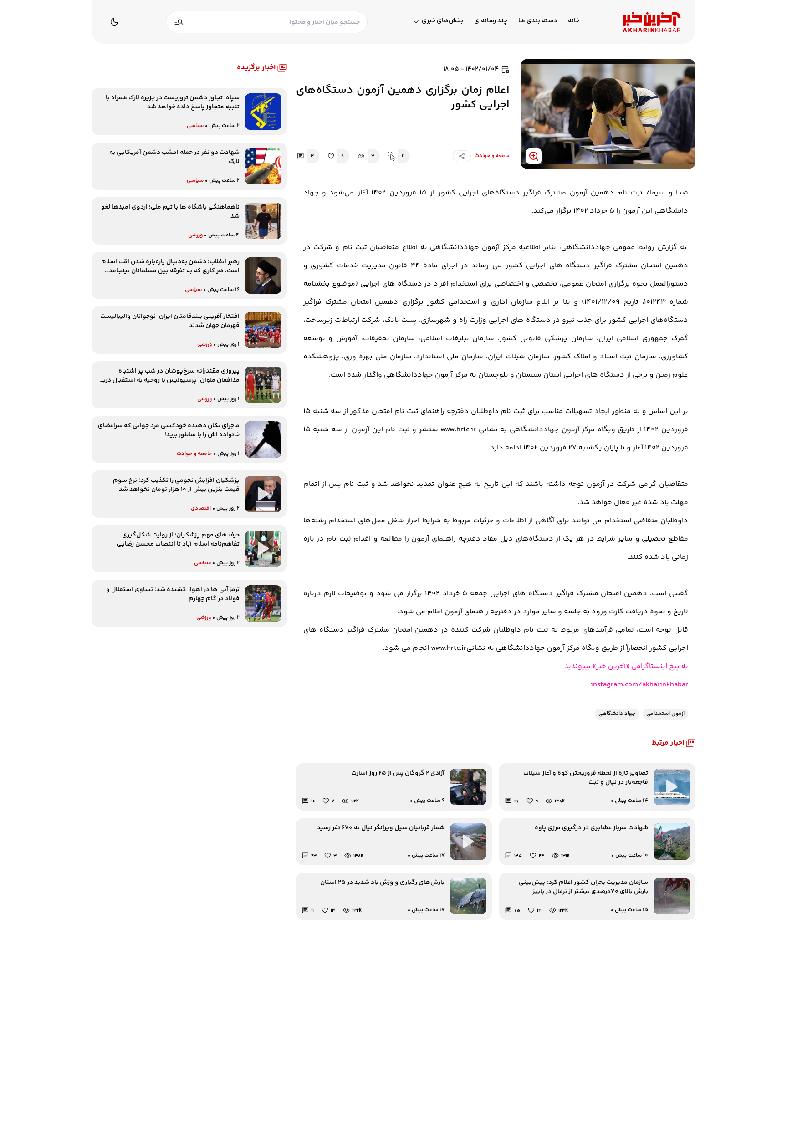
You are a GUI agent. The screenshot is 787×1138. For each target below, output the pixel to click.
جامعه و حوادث (492, 156)
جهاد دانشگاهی (616, 713)
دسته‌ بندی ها (537, 21)
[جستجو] (179, 22)
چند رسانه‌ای (490, 21)
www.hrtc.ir (448, 648)
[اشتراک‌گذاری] (462, 156)
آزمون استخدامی (665, 713)
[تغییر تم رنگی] (114, 22)
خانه (573, 21)
